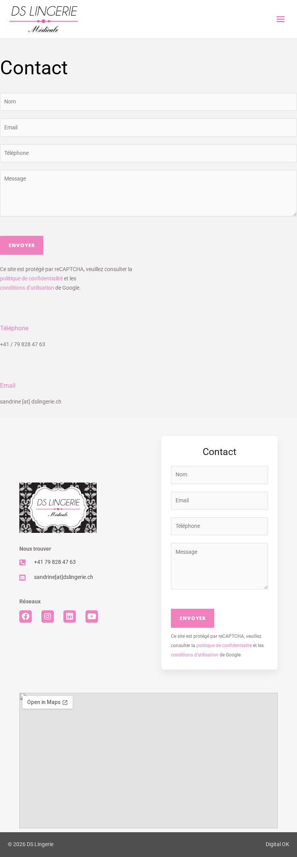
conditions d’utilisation (27, 288)
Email (7, 385)
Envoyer (22, 245)
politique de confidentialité (31, 278)
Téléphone (14, 328)
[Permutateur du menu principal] (281, 19)
